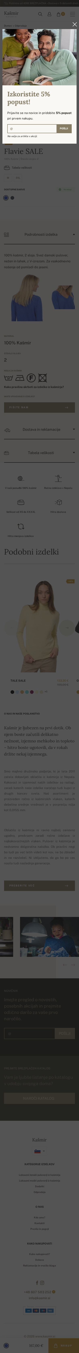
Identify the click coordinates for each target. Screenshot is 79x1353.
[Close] (73, 24)
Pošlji (64, 128)
